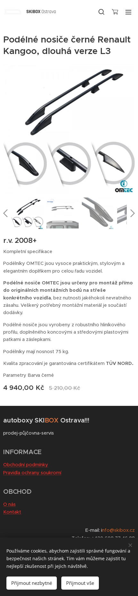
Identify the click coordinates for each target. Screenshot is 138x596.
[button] (101, 12)
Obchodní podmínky (25, 465)
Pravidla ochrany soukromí (32, 473)
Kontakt (12, 512)
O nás (9, 504)
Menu (128, 11)
